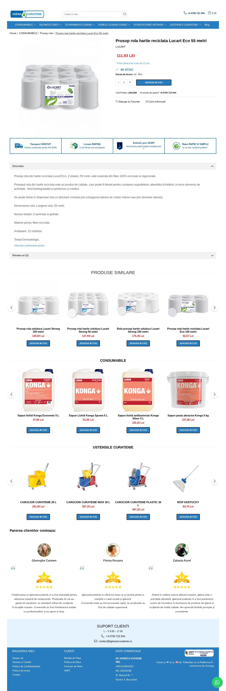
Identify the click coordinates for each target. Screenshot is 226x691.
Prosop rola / (47, 33)
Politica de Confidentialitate (26, 666)
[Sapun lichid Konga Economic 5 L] (38, 390)
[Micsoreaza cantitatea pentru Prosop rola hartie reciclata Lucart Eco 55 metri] (118, 82)
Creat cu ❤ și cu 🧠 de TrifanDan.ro (176, 662)
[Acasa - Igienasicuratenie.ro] (27, 14)
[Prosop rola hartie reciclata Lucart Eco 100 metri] (188, 303)
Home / (14, 33)
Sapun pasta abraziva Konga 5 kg (188, 415)
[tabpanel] (60, 87)
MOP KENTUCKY (188, 502)
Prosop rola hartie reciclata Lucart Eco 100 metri (188, 330)
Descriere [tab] (18, 166)
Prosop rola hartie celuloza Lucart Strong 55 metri (88, 330)
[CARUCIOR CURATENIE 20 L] (38, 477)
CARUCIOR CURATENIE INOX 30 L (88, 502)
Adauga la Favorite (129, 101)
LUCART (121, 46)
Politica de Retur (72, 662)
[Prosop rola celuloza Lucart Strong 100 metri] (38, 303)
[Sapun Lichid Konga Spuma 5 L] (88, 390)
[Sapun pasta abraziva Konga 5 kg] (188, 390)
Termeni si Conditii (21, 662)
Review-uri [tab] (20, 255)
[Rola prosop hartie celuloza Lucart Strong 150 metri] (138, 303)
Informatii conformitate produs (29, 245)
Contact (16, 674)
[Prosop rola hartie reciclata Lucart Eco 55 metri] (60, 87)
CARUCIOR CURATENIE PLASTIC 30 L (138, 504)
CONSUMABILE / (29, 33)
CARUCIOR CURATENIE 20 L (38, 502)
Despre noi (17, 658)
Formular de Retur (73, 666)
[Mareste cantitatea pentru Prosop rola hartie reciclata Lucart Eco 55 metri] (130, 82)
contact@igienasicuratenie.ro (115, 641)
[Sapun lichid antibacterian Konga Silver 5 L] (138, 390)
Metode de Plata (72, 658)
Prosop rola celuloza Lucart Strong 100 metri (38, 330)
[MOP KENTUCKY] (188, 477)
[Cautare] (125, 14)
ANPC (67, 670)
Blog (207, 24)
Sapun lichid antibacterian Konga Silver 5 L (138, 417)
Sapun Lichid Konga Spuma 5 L (88, 415)
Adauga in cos (153, 82)
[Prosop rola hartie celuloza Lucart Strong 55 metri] (88, 303)
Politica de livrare (21, 670)
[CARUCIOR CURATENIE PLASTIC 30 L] (138, 477)
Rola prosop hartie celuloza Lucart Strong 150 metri (138, 330)
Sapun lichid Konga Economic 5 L (38, 415)
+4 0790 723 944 (115, 636)
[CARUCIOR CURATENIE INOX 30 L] (88, 477)
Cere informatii (156, 101)
